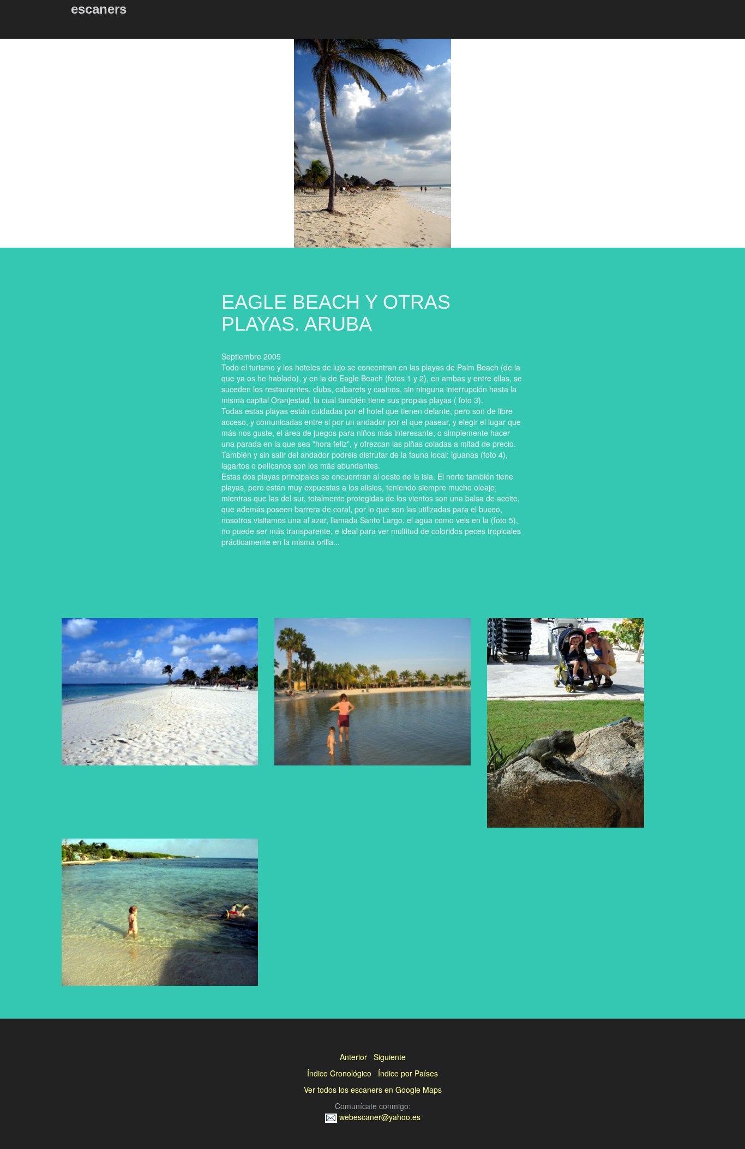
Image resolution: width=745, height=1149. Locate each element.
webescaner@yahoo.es (378, 1116)
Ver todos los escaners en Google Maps (373, 1089)
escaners (99, 9)
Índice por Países (408, 1073)
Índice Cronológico (339, 1073)
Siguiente (390, 1056)
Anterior (353, 1056)
